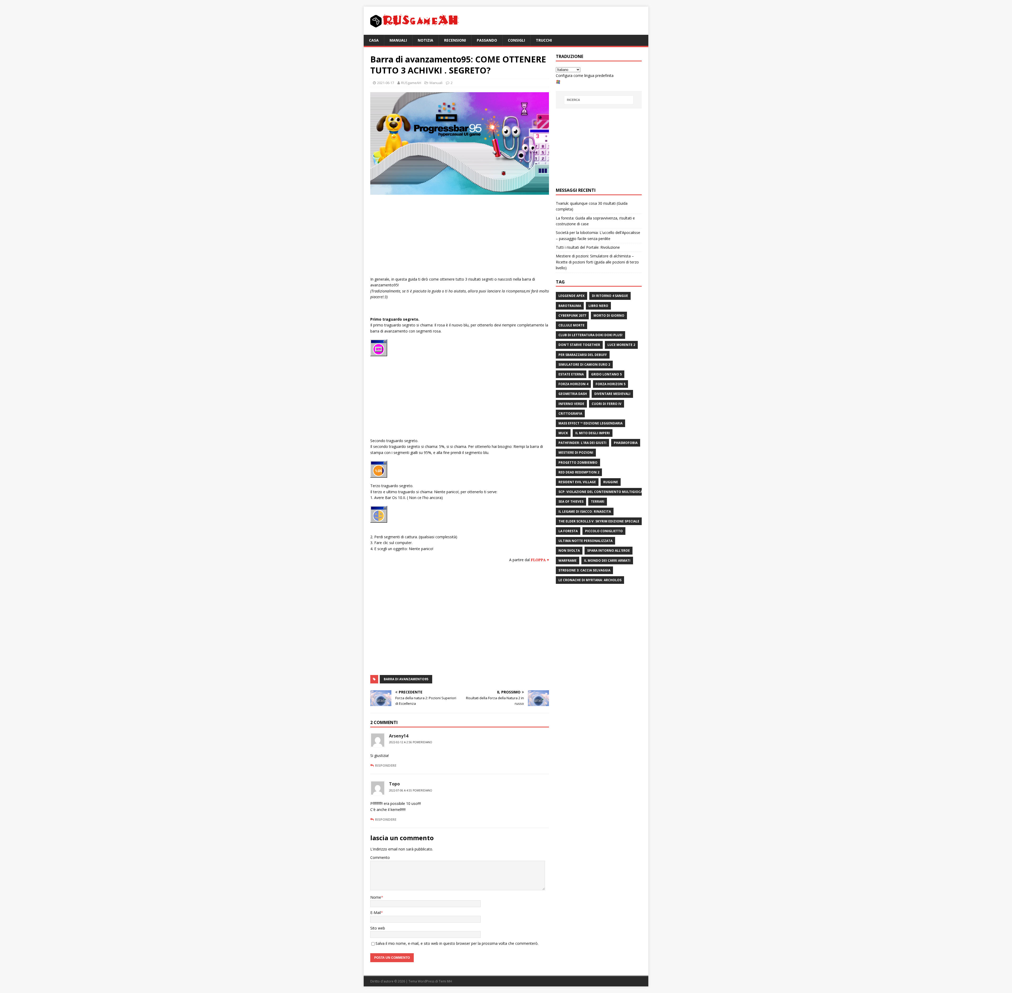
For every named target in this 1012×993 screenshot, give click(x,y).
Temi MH (445, 981)
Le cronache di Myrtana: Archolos (589, 580)
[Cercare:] (599, 99)
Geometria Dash (572, 394)
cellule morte (571, 325)
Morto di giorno (608, 315)
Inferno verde (571, 404)
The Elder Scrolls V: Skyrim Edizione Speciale (598, 521)
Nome (375, 897)
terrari (597, 501)
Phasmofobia (626, 443)
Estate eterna (571, 374)
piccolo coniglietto (604, 531)
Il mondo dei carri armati (607, 560)
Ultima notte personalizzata (585, 541)
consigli (516, 40)
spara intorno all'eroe (608, 550)
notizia (425, 40)
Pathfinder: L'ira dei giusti (582, 443)
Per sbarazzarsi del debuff (582, 355)
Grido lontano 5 (606, 374)
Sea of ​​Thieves (570, 501)
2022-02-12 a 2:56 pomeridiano (410, 742)
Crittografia (570, 413)
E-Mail (375, 912)
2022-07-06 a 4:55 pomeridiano (410, 790)
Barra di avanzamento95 (406, 679)
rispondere (385, 765)
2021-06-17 (385, 82)
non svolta (569, 550)
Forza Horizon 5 (610, 384)
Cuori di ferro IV (606, 404)
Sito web (377, 928)
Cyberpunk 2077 (572, 315)
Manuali (398, 40)
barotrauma (569, 306)
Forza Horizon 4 (573, 384)
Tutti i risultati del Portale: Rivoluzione (588, 247)
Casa (374, 40)
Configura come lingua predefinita (585, 75)
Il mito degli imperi (592, 433)
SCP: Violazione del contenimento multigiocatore (604, 492)
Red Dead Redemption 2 (578, 472)
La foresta (568, 531)
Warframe (567, 560)
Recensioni (455, 40)
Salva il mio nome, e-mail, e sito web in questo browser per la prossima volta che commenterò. (457, 943)
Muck (563, 433)
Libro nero (598, 306)
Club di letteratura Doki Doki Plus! (590, 335)
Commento (380, 857)
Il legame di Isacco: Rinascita (584, 511)
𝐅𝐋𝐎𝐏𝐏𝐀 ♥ (540, 559)
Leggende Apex (571, 296)
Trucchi (544, 40)
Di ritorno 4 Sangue (610, 296)
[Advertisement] (459, 237)
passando (487, 40)
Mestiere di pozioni (575, 452)
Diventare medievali (612, 394)
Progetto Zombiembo (577, 462)
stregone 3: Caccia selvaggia (584, 570)
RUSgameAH (411, 82)
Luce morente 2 (621, 345)
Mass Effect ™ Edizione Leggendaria (590, 423)
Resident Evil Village (577, 482)
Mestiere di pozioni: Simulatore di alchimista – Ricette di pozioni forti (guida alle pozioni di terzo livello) (597, 261)
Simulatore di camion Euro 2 (584, 364)
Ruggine (610, 482)
